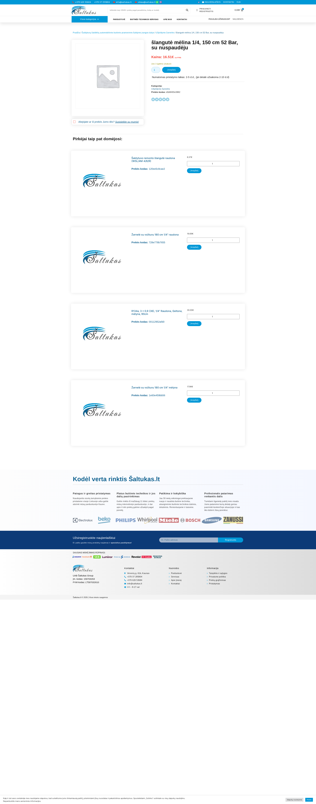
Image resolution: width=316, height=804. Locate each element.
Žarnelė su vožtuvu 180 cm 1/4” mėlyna (154, 387)
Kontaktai (182, 19)
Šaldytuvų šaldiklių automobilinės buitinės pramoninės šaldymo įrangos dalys (118, 33)
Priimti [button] (309, 800)
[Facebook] (199, 2)
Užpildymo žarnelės (165, 33)
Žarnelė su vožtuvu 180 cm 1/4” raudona (155, 234)
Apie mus (167, 19)
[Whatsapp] (157, 2)
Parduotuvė (119, 19)
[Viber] (160, 2)
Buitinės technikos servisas (144, 19)
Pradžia (76, 33)
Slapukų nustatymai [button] (294, 800)
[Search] (187, 10)
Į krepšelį (171, 70)
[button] (153, 99)
